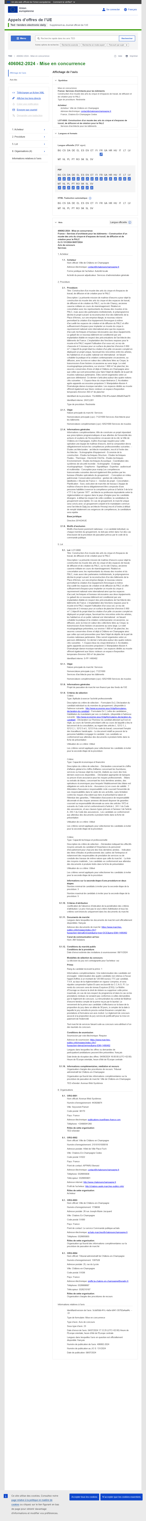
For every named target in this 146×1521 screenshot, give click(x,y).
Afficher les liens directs (29, 98)
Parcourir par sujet (117, 45)
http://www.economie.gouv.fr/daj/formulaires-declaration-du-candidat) (97, 709)
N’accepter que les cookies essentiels (121, 1497)
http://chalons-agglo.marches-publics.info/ (104, 1186)
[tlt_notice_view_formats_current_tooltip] (129, 222)
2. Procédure (18, 137)
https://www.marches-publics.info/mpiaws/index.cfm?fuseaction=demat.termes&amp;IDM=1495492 (88, 1043)
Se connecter (113, 9)
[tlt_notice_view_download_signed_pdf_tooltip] (101, 154)
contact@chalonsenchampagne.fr (96, 111)
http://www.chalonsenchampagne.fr (99, 1182)
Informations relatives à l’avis (26, 158)
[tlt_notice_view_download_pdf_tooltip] (59, 179)
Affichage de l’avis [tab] (18, 73)
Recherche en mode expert (93, 45)
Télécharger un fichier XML (30, 92)
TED (10, 56)
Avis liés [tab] (13, 80)
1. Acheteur (18, 129)
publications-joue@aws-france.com (104, 1119)
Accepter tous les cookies (84, 1497)
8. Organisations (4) (22, 151)
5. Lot (15, 144)
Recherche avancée (70, 45)
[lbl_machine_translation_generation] (90, 198)
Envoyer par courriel (27, 110)
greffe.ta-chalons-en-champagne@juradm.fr (108, 1281)
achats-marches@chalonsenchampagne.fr (108, 1232)
